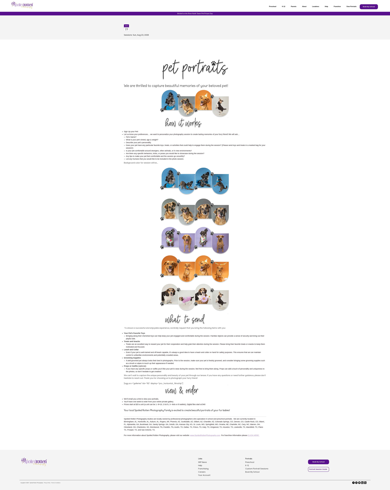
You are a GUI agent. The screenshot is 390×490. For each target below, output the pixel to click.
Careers (201, 472)
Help (326, 6)
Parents (293, 6)
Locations (315, 6)
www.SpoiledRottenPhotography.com (205, 435)
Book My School (369, 7)
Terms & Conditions (55, 482)
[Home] (22, 5)
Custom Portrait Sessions (256, 468)
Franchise (337, 6)
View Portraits (351, 6)
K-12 (283, 6)
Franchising (203, 468)
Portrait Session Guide (318, 469)
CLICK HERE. (253, 435)
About (304, 6)
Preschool (272, 6)
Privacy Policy (47, 482)
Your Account (204, 475)
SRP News (202, 462)
